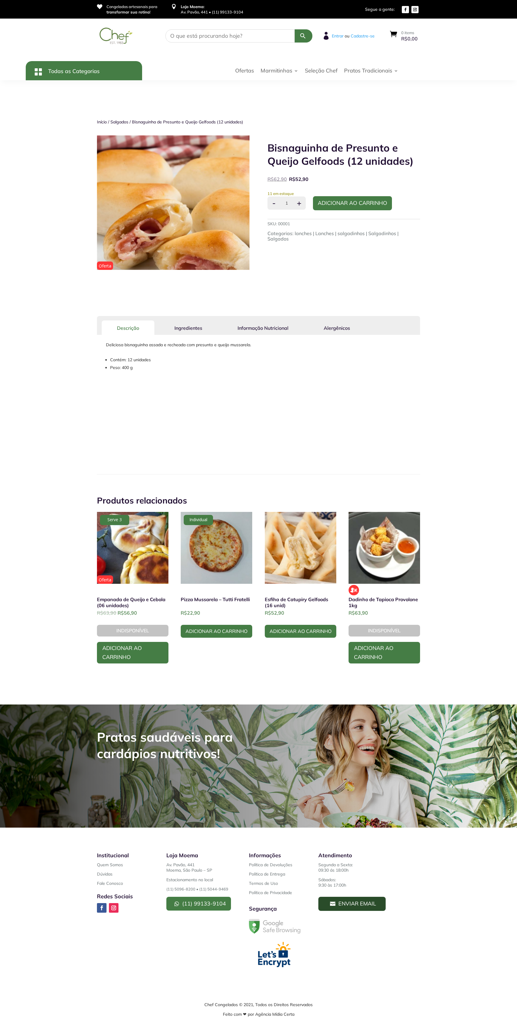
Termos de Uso (263, 883)
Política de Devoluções (270, 864)
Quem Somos (110, 864)
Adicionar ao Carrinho (352, 202)
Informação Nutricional (263, 328)
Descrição (128, 328)
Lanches (324, 233)
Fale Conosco (110, 883)
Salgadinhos (382, 233)
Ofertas (244, 71)
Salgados (119, 122)
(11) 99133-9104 (204, 903)
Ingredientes (188, 328)
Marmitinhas (276, 71)
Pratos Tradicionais (368, 71)
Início (102, 122)
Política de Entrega (267, 874)
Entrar (337, 36)
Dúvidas (104, 874)
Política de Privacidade (270, 892)
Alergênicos (337, 328)
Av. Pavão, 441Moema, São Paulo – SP (189, 867)
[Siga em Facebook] (405, 9)
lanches (303, 233)
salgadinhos (351, 233)
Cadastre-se (363, 36)
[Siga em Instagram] (415, 9)
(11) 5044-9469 (213, 889)
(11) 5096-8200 (180, 889)
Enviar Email (357, 903)
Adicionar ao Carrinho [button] (216, 631)
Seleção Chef (321, 71)
